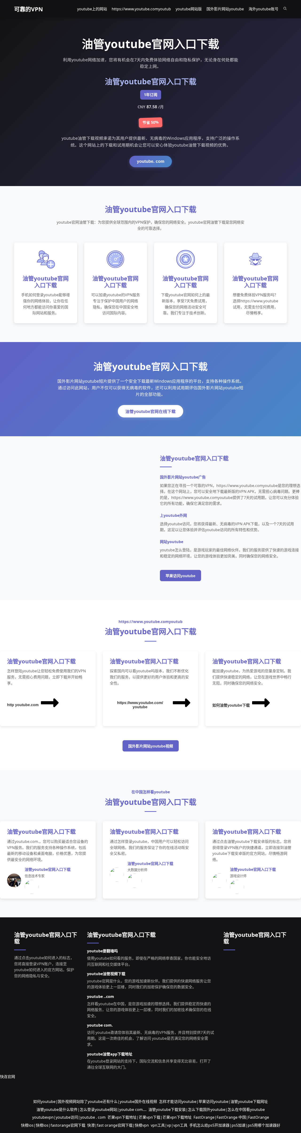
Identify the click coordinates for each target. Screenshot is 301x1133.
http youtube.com (23, 705)
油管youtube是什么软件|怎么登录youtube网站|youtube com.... (91, 1109)
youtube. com (150, 161)
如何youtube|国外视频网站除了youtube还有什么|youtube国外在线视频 (95, 1101)
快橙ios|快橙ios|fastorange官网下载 (53, 1125)
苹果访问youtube (180, 576)
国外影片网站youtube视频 (150, 746)
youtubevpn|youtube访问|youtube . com (69, 1117)
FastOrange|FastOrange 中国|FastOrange (231, 1117)
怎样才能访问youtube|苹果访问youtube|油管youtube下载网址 (213, 1101)
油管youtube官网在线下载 (150, 411)
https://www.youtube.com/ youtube (140, 705)
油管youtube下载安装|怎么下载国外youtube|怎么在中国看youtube (206, 1109)
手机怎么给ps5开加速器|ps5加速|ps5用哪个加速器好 (234, 1125)
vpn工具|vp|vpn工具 (169, 1125)
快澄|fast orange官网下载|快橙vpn (118, 1125)
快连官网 (7, 1076)
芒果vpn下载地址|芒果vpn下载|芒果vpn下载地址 (149, 1117)
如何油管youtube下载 (231, 705)
